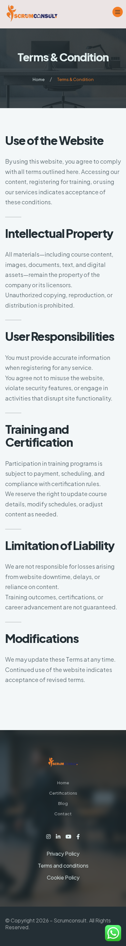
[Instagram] (48, 836)
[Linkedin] (58, 836)
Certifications (63, 793)
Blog (63, 803)
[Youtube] (68, 836)
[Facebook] (78, 836)
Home (39, 79)
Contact (63, 813)
